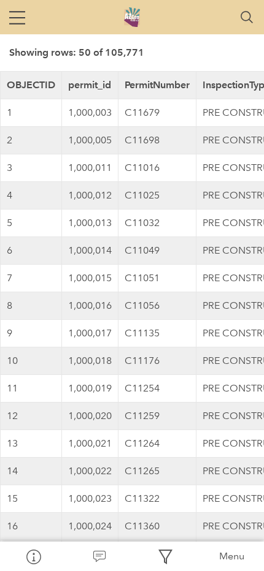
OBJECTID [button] (31, 85)
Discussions (99, 556)
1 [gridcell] (9, 112)
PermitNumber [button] (157, 85)
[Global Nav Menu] (17, 17)
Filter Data (165, 556)
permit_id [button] (89, 85)
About (33, 556)
